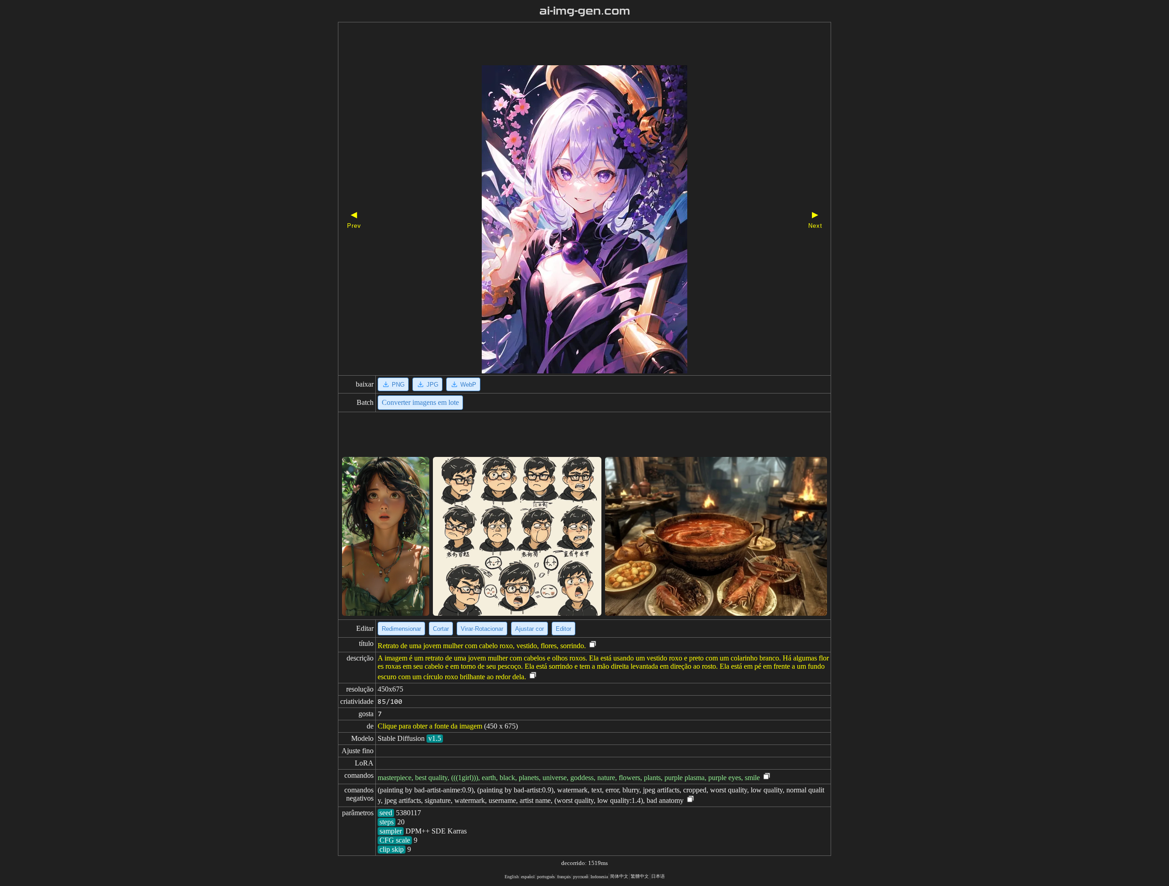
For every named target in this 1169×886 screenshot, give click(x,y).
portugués (546, 876)
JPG (432, 384)
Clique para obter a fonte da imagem (430, 726)
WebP (468, 384)
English (512, 876)
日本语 (658, 876)
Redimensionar (401, 628)
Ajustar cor (529, 628)
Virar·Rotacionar (482, 628)
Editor (563, 628)
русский (580, 876)
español (528, 876)
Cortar (441, 628)
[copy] (593, 645)
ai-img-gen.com (584, 11)
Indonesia (599, 876)
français (564, 876)
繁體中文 (640, 876)
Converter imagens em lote (420, 402)
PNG (398, 384)
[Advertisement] (568, 44)
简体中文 (619, 876)
